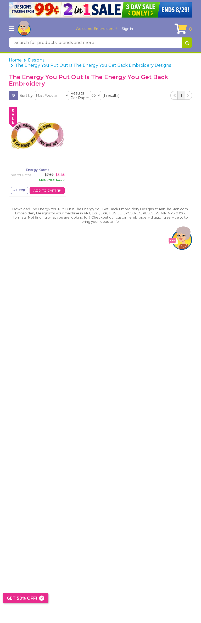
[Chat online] (180, 239)
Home (15, 60)
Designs (36, 60)
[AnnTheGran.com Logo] (24, 28)
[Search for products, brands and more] (187, 42)
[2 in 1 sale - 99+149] (100, 10)
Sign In (127, 28)
